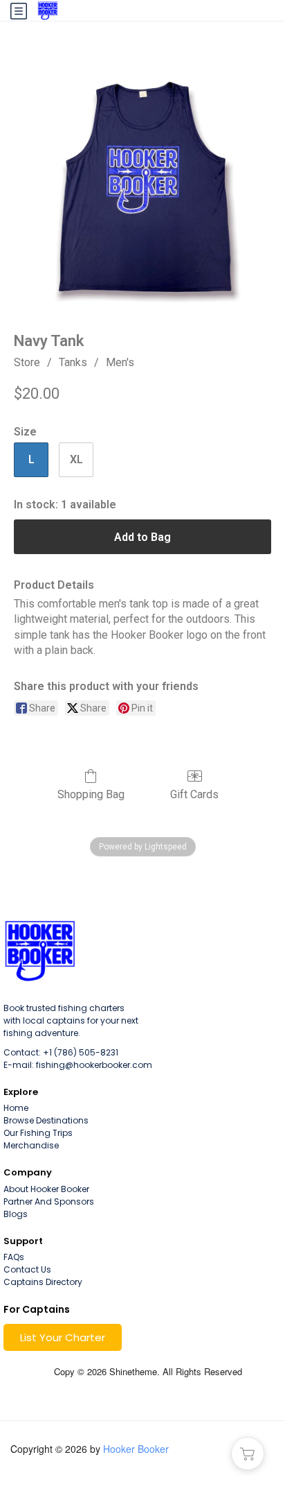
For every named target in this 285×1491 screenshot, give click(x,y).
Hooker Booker (136, 1449)
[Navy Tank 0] (142, 182)
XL (76, 459)
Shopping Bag (91, 794)
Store (27, 362)
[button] (62, 1337)
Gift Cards (194, 794)
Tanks (73, 362)
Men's (120, 362)
